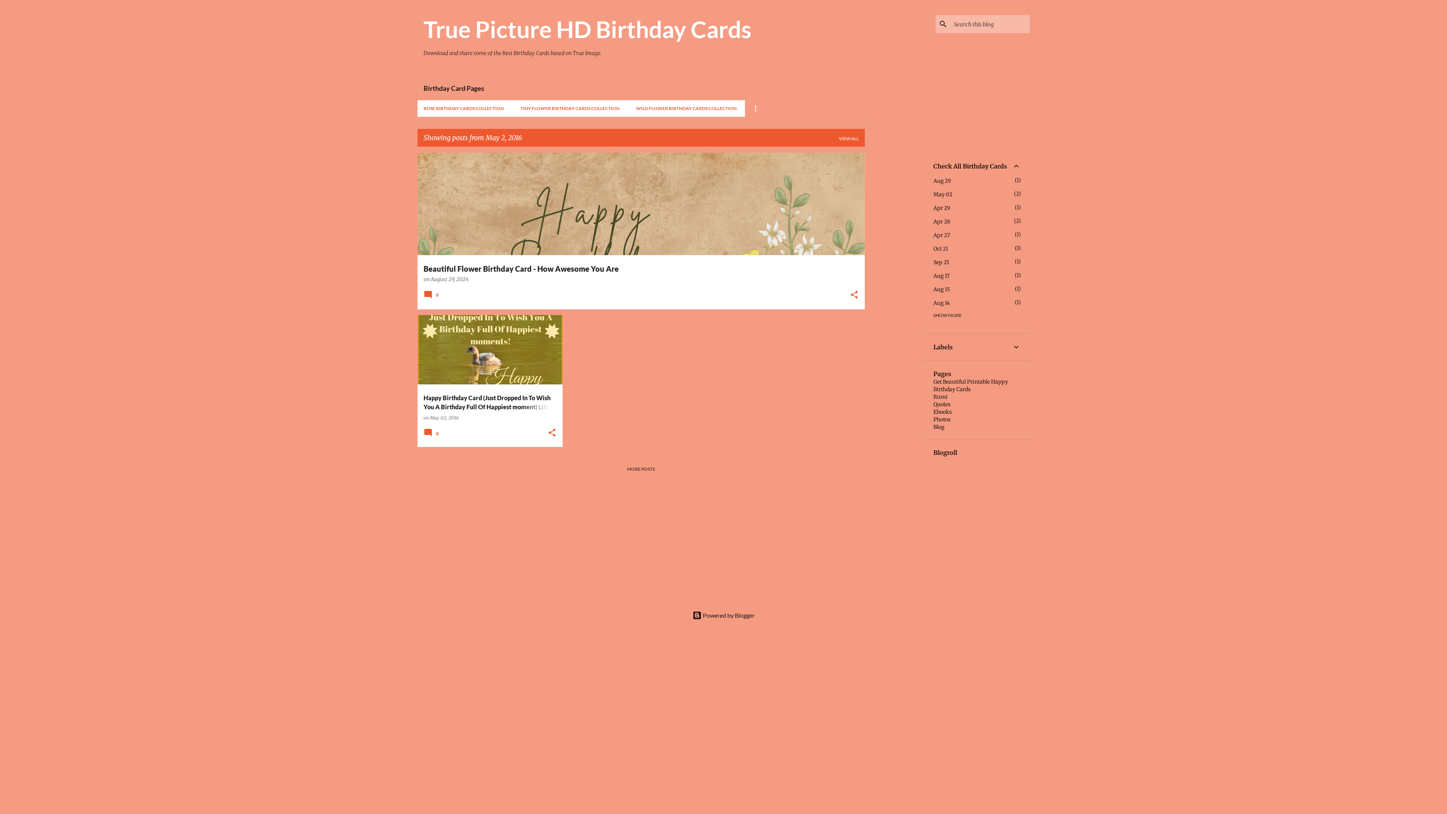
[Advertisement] (894, 266)
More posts (641, 469)
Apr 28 (941, 221)
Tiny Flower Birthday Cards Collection (569, 108)
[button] (854, 295)
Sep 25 (941, 262)
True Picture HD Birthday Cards (587, 29)
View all (849, 138)
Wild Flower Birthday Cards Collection (686, 108)
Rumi (940, 396)
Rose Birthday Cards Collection (464, 108)
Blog (938, 427)
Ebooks (942, 412)
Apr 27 (941, 235)
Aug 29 (942, 180)
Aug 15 (941, 289)
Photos (942, 419)
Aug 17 (941, 275)
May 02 (942, 194)
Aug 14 (941, 303)
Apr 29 (941, 208)
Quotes (942, 404)
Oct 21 (940, 248)
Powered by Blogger (728, 615)
